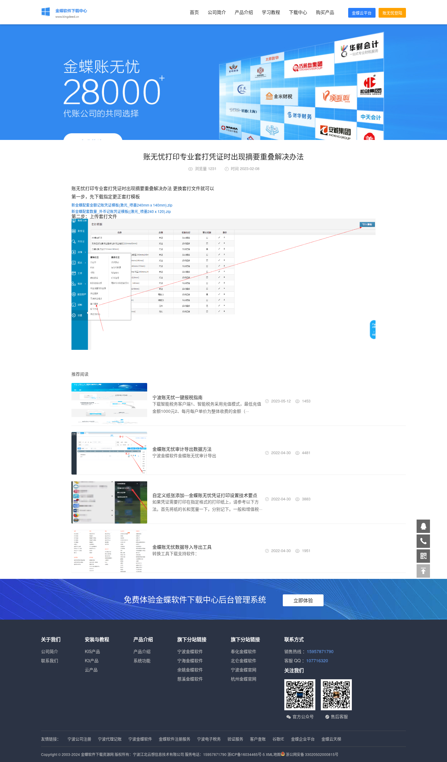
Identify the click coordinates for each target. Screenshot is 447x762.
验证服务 (235, 739)
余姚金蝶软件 (190, 669)
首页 (194, 12)
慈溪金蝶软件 (190, 679)
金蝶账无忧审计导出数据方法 (182, 449)
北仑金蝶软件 (243, 660)
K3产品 (92, 660)
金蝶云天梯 (331, 739)
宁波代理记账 (110, 739)
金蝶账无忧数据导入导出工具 (182, 547)
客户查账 (258, 739)
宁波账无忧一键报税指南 (177, 397)
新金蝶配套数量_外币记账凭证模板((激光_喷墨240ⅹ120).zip (121, 211)
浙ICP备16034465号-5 (246, 754)
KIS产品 (92, 651)
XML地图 (273, 754)
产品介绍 (244, 12)
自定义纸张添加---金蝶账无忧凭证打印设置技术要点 (204, 495)
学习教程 (271, 12)
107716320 (317, 660)
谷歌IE (278, 739)
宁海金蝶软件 (190, 660)
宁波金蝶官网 (243, 669)
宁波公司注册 (79, 739)
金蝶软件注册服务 (174, 739)
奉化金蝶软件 (243, 651)
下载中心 (298, 12)
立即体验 (303, 600)
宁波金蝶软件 (190, 651)
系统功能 (142, 660)
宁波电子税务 (209, 739)
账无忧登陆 (392, 13)
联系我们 (49, 660)
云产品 (91, 669)
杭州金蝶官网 (243, 679)
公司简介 (217, 12)
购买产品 (325, 12)
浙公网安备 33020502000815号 (311, 754)
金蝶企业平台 (303, 739)
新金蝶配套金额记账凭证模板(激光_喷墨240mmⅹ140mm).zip (121, 204)
